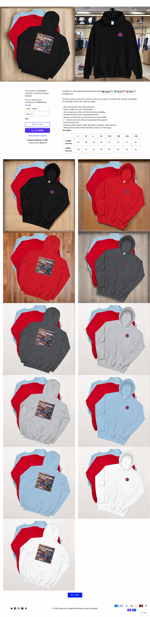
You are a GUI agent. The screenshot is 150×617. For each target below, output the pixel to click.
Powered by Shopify (90, 608)
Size (28, 114)
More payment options (37, 135)
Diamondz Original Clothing (75, 3)
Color (28, 108)
